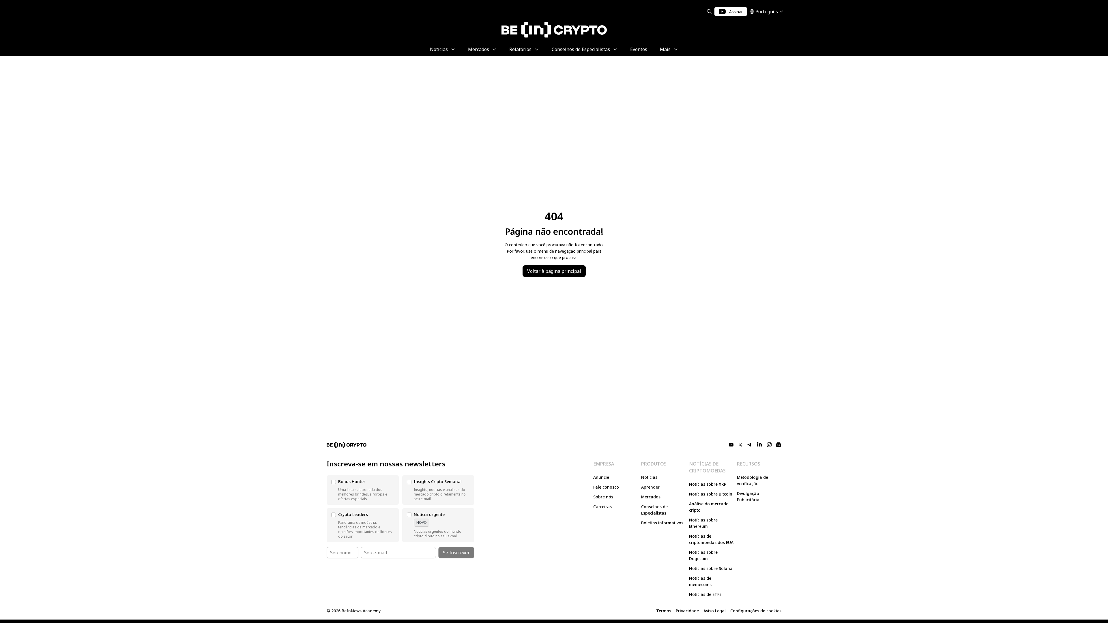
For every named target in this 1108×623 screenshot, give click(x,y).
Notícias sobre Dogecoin (703, 555)
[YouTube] (731, 445)
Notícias (649, 477)
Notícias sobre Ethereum (703, 523)
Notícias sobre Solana (711, 568)
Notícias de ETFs (705, 594)
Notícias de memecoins (700, 581)
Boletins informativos (662, 523)
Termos (663, 610)
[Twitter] (740, 445)
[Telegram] (750, 445)
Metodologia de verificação (752, 480)
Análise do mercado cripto (709, 507)
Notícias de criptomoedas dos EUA (711, 539)
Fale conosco (606, 487)
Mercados (650, 497)
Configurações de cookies (755, 610)
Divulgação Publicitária (748, 496)
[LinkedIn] (759, 445)
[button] (363, 490)
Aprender (650, 487)
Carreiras (602, 506)
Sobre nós (603, 497)
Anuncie (601, 477)
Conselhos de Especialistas (654, 510)
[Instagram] (769, 445)
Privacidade (687, 610)
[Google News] (778, 445)
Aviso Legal (714, 610)
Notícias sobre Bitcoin (710, 494)
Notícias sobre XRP (707, 484)
